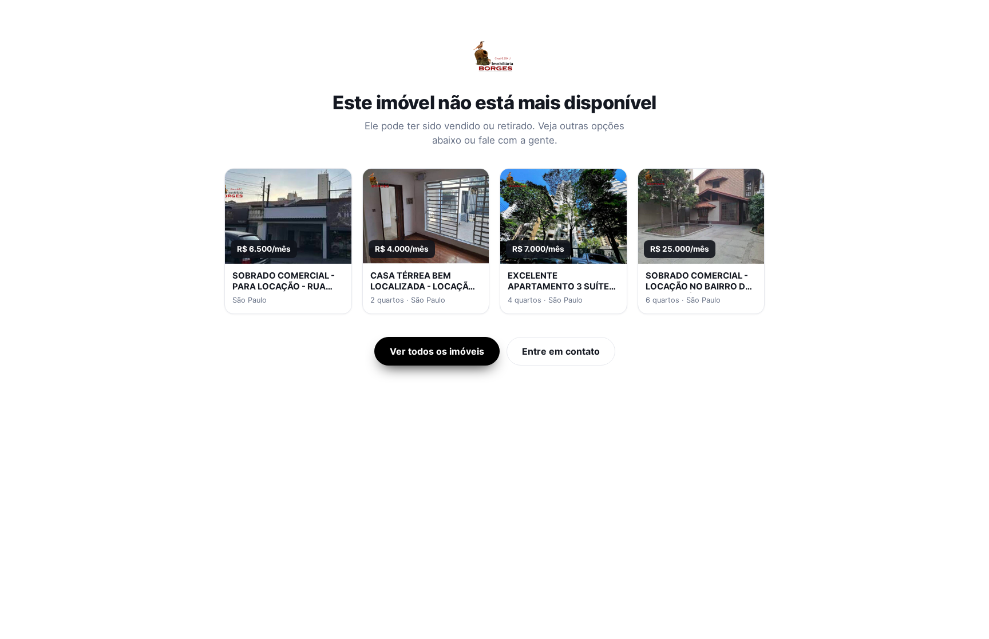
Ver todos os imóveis (437, 351)
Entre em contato (561, 351)
